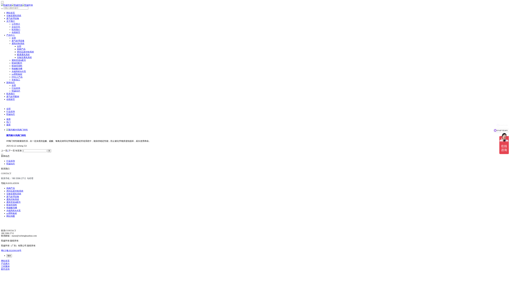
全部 (14, 38)
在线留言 (16, 32)
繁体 (9, 256)
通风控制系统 (18, 43)
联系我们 (16, 29)
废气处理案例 (12, 96)
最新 (8, 125)
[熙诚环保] (254, 5)
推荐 (8, 119)
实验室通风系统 (13, 15)
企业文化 (16, 27)
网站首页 (10, 13)
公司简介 (16, 24)
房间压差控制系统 (25, 52)
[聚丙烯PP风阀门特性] (17, 130)
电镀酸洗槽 (17, 68)
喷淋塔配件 (17, 63)
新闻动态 (10, 82)
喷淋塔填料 (17, 66)
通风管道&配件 (19, 60)
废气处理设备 (12, 18)
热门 (8, 122)
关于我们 (10, 21)
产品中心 (10, 35)
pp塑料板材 (17, 74)
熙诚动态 (16, 91)
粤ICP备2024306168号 (11, 250)
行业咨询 (16, 88)
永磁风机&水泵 (19, 71)
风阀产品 (21, 49)
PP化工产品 (17, 77)
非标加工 (16, 80)
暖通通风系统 (23, 55)
